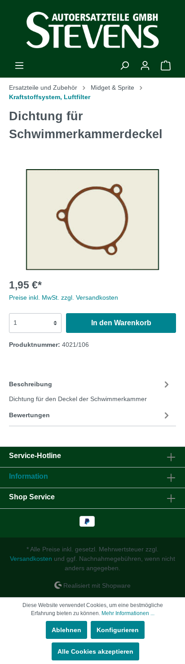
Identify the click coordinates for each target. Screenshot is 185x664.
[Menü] (19, 65)
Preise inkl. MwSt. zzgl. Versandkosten (63, 297)
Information (28, 476)
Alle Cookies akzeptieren (95, 651)
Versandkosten (31, 558)
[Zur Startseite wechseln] (92, 30)
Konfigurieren (118, 629)
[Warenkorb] (165, 65)
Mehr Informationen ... (127, 613)
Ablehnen (66, 629)
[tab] (90, 390)
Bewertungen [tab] (29, 415)
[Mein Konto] (145, 65)
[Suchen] (124, 65)
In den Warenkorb (121, 323)
